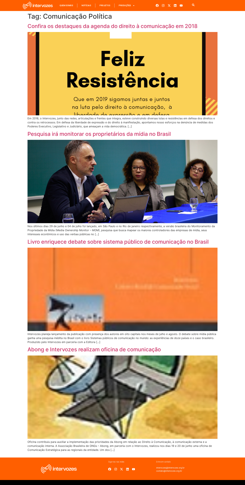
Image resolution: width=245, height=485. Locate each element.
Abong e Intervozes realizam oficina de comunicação (94, 349)
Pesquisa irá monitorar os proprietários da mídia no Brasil (99, 134)
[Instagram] (163, 5)
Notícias (86, 5)
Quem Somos (66, 5)
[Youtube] (181, 5)
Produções (125, 5)
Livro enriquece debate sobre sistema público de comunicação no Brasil (118, 241)
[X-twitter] (169, 5)
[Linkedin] (175, 5)
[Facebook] (157, 5)
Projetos (105, 5)
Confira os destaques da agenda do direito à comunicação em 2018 (113, 26)
